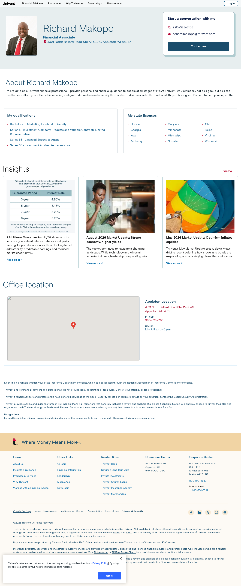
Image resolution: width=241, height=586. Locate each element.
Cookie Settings (22, 511)
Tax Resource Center (72, 511)
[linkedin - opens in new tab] (199, 512)
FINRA (116, 532)
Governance (50, 511)
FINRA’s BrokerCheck (124, 552)
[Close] (121, 558)
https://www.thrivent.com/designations (133, 418)
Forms (37, 511)
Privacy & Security (132, 511)
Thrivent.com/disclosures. (91, 536)
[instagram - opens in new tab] (216, 512)
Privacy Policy (100, 563)
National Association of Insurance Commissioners (155, 382)
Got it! (109, 576)
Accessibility (95, 511)
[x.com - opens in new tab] (208, 512)
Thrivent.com (101, 552)
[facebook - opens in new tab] (191, 512)
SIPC (129, 532)
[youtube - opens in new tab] (225, 512)
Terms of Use (112, 511)
